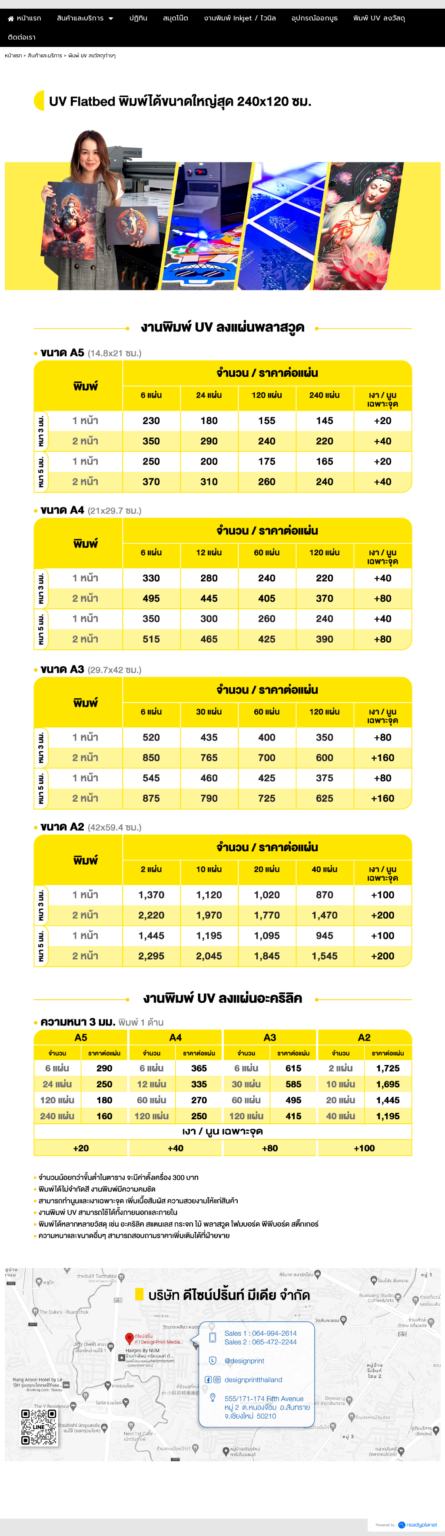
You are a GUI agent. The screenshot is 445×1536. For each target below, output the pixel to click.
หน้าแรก (13, 55)
